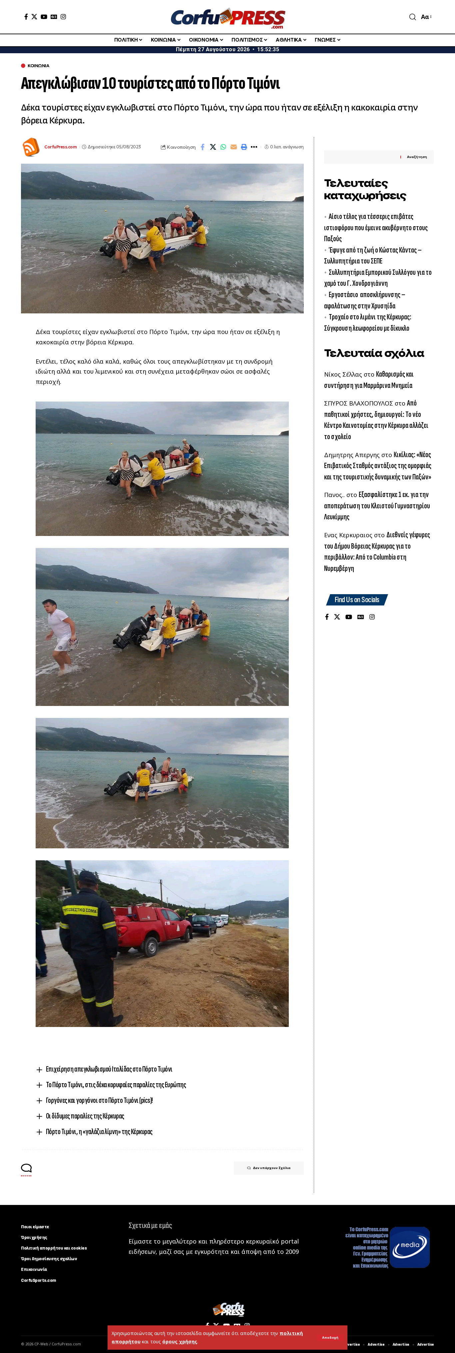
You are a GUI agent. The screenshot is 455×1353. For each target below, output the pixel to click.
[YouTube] (44, 17)
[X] (34, 17)
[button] (330, 1337)
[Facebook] (26, 17)
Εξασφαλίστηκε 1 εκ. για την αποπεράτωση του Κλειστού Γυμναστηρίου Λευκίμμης (377, 506)
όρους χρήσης (179, 1341)
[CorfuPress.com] (227, 17)
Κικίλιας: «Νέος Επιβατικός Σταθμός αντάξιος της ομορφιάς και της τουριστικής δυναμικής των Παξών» (377, 466)
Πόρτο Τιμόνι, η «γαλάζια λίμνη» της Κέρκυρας (99, 1131)
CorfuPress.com (60, 146)
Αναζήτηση (417, 157)
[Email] (233, 147)
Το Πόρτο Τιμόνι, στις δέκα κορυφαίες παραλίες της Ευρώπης (116, 1085)
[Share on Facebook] (202, 147)
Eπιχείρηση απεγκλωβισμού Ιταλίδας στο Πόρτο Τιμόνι (109, 1069)
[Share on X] (213, 147)
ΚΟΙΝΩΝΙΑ (38, 66)
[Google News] (54, 17)
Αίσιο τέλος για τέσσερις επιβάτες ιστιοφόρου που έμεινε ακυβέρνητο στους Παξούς (376, 228)
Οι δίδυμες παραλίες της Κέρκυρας (85, 1116)
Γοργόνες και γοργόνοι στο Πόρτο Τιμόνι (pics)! (99, 1100)
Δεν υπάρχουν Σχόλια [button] (271, 1168)
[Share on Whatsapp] (223, 147)
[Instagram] (63, 17)
